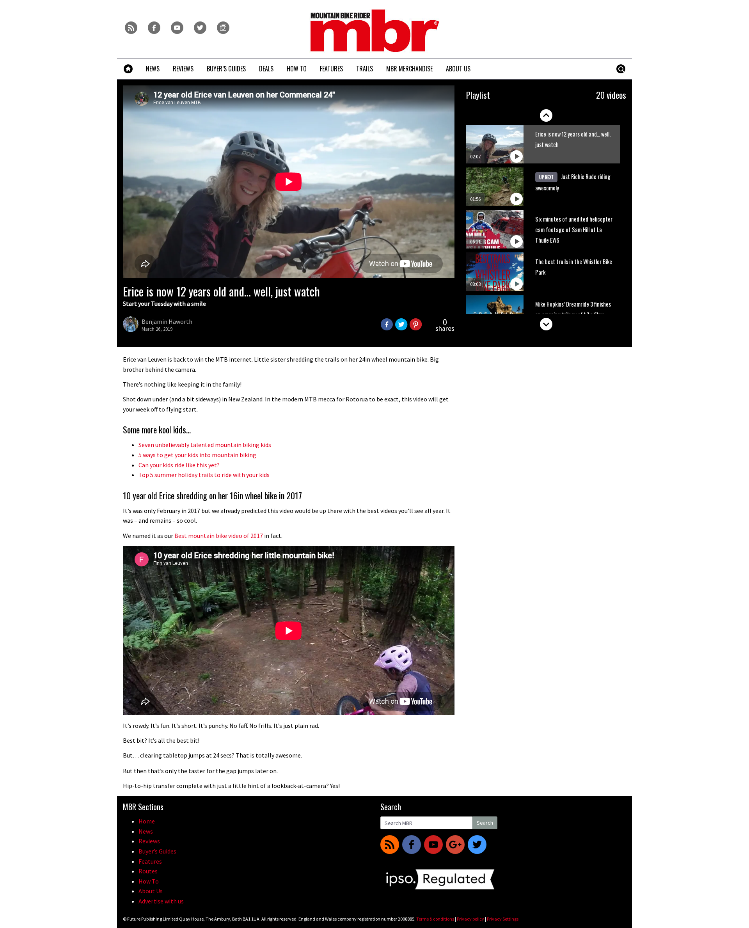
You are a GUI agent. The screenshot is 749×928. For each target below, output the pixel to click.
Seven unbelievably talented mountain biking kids (204, 445)
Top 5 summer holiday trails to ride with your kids (204, 475)
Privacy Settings (502, 919)
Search (485, 822)
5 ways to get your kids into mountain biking (197, 455)
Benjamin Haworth (167, 321)
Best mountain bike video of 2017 (218, 535)
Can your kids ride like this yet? (179, 465)
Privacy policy (470, 919)
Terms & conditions (435, 919)
